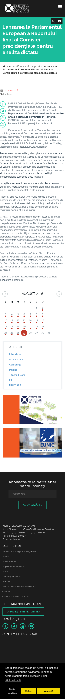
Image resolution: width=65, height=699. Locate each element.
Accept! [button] (48, 691)
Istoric (5, 571)
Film (11, 380)
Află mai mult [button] (13, 680)
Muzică (13, 369)
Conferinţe (15, 364)
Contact (6, 591)
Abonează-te (32, 504)
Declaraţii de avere (11, 576)
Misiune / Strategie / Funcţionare (19, 551)
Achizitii (6, 581)
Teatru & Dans (17, 375)
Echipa (5, 556)
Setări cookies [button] (12, 691)
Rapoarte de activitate (13, 566)
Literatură (15, 354)
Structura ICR (9, 561)
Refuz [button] (28, 691)
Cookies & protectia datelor (15, 596)
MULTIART (15, 385)
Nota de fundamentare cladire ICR (19, 586)
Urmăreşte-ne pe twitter (23, 611)
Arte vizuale (16, 359)
